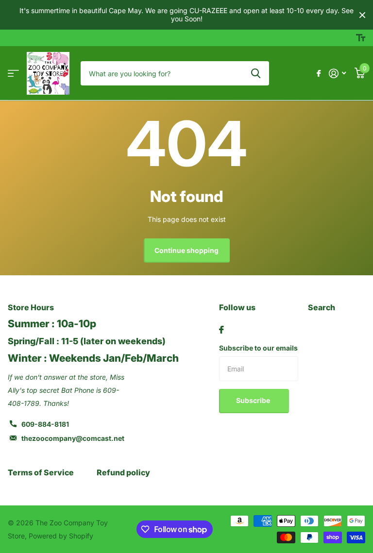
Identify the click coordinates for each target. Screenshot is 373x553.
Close (362, 15)
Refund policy (123, 472)
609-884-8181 (45, 424)
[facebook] (221, 330)
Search (321, 307)
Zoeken (255, 73)
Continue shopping (186, 250)
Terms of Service (41, 472)
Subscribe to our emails (258, 348)
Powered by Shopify (61, 536)
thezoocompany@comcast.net (72, 438)
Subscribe (253, 400)
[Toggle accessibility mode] (360, 38)
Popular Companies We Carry (13, 73)
